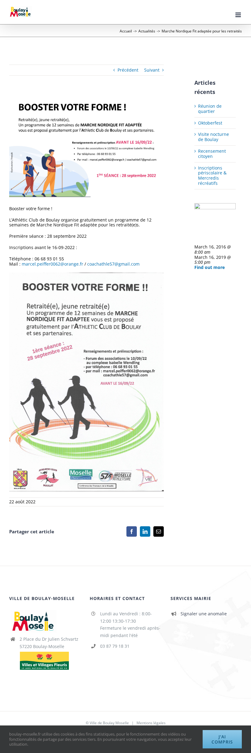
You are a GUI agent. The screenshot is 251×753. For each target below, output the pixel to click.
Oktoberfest (210, 123)
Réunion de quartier (210, 108)
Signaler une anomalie (204, 614)
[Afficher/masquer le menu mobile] (238, 15)
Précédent (128, 70)
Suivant (151, 70)
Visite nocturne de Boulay (213, 136)
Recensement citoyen (212, 153)
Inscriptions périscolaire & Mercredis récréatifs (212, 175)
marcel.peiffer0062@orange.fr (52, 264)
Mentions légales (151, 722)
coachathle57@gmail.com (113, 264)
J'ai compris (222, 739)
